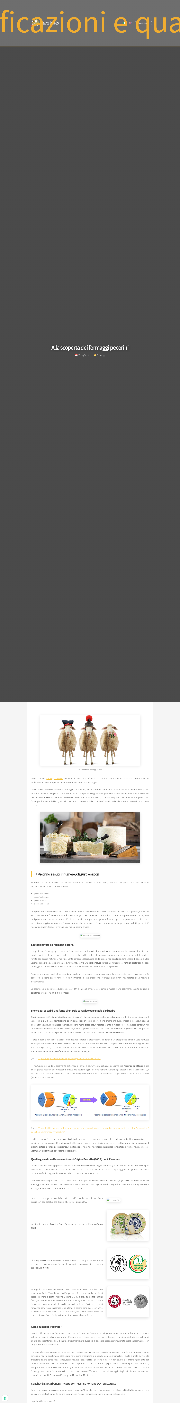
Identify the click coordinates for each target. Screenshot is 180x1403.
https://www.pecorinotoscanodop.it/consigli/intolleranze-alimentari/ (69, 1058)
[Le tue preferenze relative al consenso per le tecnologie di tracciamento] (5, 1398)
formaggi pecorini (54, 778)
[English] (130, 23)
